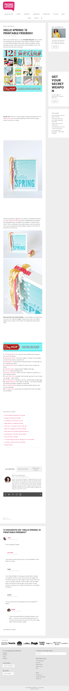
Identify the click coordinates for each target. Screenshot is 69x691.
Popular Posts (35, 469)
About (63, 14)
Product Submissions (40, 676)
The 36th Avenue (9, 380)
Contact (36, 18)
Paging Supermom (10, 381)
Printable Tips (39, 674)
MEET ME (55, 46)
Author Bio (9, 469)
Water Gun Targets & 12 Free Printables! (15, 428)
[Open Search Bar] (41, 18)
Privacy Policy (39, 666)
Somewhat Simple (10, 358)
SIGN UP (55, 101)
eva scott (10, 552)
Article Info (23, 469)
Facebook (5, 658)
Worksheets (36, 14)
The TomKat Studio (10, 385)
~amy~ (9, 537)
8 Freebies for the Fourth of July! (13, 420)
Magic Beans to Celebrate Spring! (13, 423)
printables (11, 26)
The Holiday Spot (8, 14)
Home (4, 26)
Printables (27, 14)
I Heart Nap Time (9, 376)
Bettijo (13, 609)
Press (29, 18)
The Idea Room (9, 389)
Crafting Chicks (9, 365)
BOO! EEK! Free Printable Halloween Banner (16, 431)
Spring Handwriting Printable (12, 418)
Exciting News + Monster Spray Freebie (15, 434)
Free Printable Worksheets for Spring (14, 415)
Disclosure (38, 662)
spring (10, 519)
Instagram (5, 653)
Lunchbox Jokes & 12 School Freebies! (14, 442)
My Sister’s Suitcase (10, 372)
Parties (18, 14)
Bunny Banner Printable (11, 436)
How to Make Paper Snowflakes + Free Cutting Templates (58, 132)
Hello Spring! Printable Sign (13, 220)
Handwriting (46, 14)
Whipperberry (8, 361)
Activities (55, 14)
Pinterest (5, 654)
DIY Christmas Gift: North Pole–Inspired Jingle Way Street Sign (57, 120)
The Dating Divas (9, 354)
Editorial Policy (39, 664)
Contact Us (38, 678)
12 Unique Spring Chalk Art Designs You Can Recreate (19, 439)
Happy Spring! (8, 444)
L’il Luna (7, 370)
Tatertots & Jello (9, 369)
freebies (6, 519)
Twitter (4, 656)
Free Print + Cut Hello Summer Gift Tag (15, 426)
